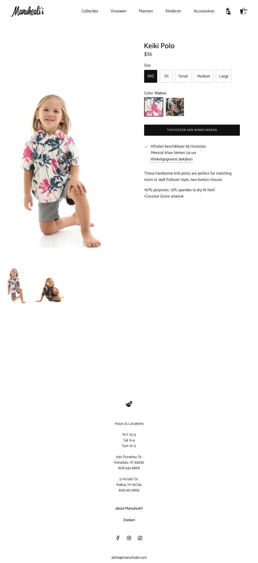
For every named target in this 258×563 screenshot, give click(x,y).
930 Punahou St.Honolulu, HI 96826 (129, 460)
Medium (203, 76)
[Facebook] (117, 538)
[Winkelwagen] (243, 11)
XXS (150, 76)
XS (166, 76)
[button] (7, 142)
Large (224, 76)
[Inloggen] (228, 11)
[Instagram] (129, 538)
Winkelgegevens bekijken (171, 159)
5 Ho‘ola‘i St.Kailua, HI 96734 (129, 482)
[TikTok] (140, 538)
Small (183, 76)
